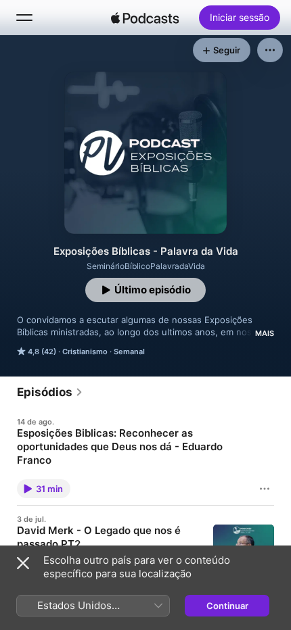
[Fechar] (23, 563)
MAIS (264, 333)
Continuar (227, 605)
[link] (50, 392)
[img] (145, 17)
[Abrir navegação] (24, 17)
